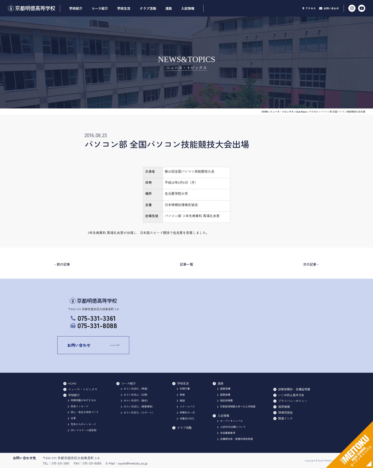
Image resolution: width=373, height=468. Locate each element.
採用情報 (284, 407)
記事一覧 (186, 264)
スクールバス (187, 406)
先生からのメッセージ (83, 424)
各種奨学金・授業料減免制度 (236, 439)
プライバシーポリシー (292, 401)
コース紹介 (100, 8)
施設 (182, 400)
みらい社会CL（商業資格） (139, 406)
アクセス (310, 8)
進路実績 (225, 388)
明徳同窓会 (285, 412)
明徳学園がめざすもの (83, 400)
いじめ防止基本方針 (291, 395)
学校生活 (123, 8)
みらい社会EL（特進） (136, 388)
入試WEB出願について (233, 427)
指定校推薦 (226, 400)
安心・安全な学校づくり (84, 412)
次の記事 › (311, 264)
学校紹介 (75, 8)
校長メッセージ (79, 406)
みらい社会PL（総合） (136, 400)
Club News (301, 111)
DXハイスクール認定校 (84, 430)
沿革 (73, 418)
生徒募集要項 (227, 433)
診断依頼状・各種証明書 (294, 389)
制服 (182, 394)
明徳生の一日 (187, 412)
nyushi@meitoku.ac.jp (133, 463)
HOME (265, 111)
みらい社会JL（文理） (136, 394)
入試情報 (187, 8)
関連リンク (285, 418)
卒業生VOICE (187, 418)
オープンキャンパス (231, 421)
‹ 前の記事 (62, 264)
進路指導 (225, 394)
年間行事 (185, 388)
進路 (168, 8)
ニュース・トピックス (282, 111)
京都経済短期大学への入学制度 (237, 406)
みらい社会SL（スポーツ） (139, 412)
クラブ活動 (148, 8)
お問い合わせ (331, 8)
